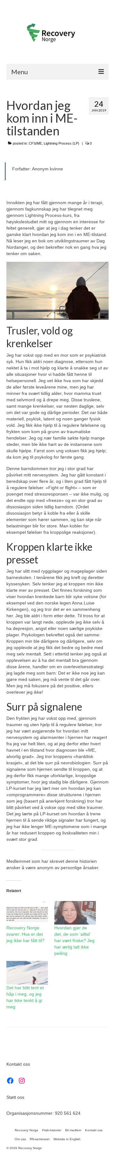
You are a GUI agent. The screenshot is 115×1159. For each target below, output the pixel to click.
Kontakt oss (18, 1064)
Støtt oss (15, 1097)
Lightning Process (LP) (61, 143)
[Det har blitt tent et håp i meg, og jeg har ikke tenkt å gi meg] (27, 972)
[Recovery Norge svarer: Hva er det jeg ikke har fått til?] (27, 913)
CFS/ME (35, 143)
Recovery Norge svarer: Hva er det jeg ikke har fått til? (25, 934)
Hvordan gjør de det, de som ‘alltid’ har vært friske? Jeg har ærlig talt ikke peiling (74, 940)
